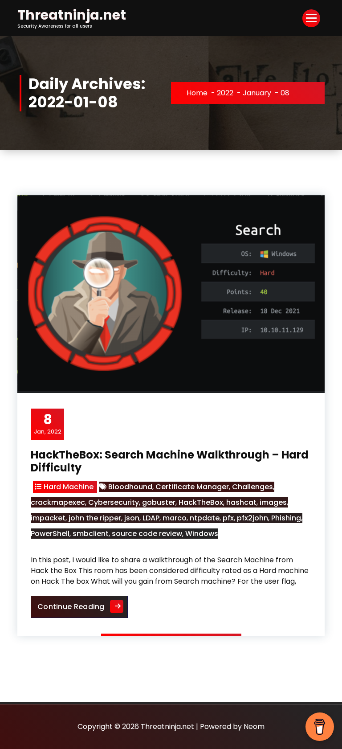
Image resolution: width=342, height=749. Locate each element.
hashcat (241, 502)
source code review (147, 533)
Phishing (286, 518)
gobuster (158, 502)
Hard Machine (69, 487)
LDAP (150, 518)
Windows (201, 533)
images (273, 502)
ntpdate (205, 518)
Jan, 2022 (47, 424)
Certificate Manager (192, 487)
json (131, 518)
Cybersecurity (113, 502)
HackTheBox (201, 502)
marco (175, 518)
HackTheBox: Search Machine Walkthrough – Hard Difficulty (170, 461)
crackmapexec (58, 502)
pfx (228, 518)
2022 (225, 93)
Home (197, 93)
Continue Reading (82, 604)
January (257, 93)
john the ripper (95, 518)
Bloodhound (130, 487)
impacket (48, 518)
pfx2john (252, 518)
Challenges (252, 487)
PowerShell (50, 533)
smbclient (91, 533)
